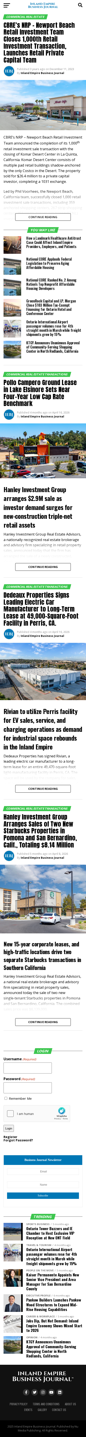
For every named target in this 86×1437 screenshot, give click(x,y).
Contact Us (59, 1410)
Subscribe (43, 1195)
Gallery (42, 1410)
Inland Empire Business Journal (42, 73)
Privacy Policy (18, 1404)
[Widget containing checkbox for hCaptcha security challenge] (37, 1113)
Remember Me (20, 1098)
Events (28, 1410)
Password (19, 1079)
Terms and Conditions (46, 1404)
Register (10, 1137)
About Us (70, 1404)
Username (20, 1059)
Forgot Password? (18, 1140)
